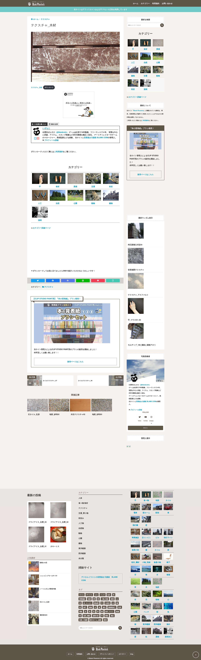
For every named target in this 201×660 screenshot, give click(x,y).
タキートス (54, 546)
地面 (89, 599)
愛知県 (96, 603)
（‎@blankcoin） (61, 132)
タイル (81, 595)
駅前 (105, 620)
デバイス (89, 595)
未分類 (81, 558)
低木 (108, 595)
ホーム (135, 3)
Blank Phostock (138, 110)
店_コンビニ (87, 603)
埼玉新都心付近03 (135, 244)
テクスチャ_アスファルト (138, 294)
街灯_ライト (109, 611)
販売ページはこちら (75, 361)
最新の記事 (54, 124)
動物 (80, 533)
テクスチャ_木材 (36, 87)
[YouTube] (38, 139)
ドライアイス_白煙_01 (37, 546)
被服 (117, 611)
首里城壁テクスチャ (136, 269)
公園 (80, 538)
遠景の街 (96, 616)
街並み (81, 518)
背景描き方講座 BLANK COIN (96, 137)
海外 (104, 607)
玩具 (119, 607)
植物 (90, 607)
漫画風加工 (112, 607)
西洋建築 (82, 553)
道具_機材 (86, 616)
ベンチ (102, 595)
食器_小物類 (83, 620)
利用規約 (155, 3)
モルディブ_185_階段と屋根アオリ (142, 345)
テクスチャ (45, 19)
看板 (80, 611)
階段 (106, 616)
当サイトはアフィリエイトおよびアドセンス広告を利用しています (100, 9)
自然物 (81, 528)
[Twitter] (35, 139)
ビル (96, 595)
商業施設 (82, 599)
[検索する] (162, 25)
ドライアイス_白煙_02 (59, 522)
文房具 (107, 603)
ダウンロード (49, 87)
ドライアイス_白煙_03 (37, 522)
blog (131, 654)
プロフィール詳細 (51, 140)
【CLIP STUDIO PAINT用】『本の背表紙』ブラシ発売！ (57, 298)
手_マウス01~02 (134, 320)
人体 (80, 498)
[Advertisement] (46, 105)
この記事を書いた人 (40, 124)
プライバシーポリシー (107, 654)
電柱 (112, 616)
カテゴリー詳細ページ (42, 228)
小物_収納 (105, 599)
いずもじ (46, 128)
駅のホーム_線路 (95, 620)
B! (68, 280)
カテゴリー (145, 3)
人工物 (81, 523)
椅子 (84, 607)
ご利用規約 (58, 151)
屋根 (112, 599)
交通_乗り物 (83, 513)
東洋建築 (82, 548)
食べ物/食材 (83, 503)
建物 (80, 543)
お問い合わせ (167, 3)
